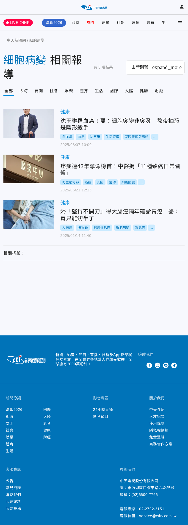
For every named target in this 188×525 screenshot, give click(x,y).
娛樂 (135, 23)
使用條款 (157, 423)
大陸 (129, 91)
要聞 (105, 23)
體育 (151, 23)
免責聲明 (157, 437)
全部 (8, 91)
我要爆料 (13, 502)
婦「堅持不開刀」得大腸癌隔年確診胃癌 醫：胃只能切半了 (28, 214)
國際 (114, 91)
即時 (75, 23)
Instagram (157, 365)
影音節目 (100, 416)
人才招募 (157, 416)
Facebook (149, 365)
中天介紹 (157, 410)
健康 (144, 91)
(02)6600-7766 (144, 495)
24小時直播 (103, 410)
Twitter (141, 365)
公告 (10, 481)
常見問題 (13, 488)
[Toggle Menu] (180, 22)
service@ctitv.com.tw (158, 516)
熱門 (90, 23)
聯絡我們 (13, 495)
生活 (165, 23)
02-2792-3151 (151, 509)
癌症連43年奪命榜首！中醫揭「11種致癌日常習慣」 (28, 169)
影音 (47, 423)
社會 (120, 23)
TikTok (174, 365)
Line (166, 365)
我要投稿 (13, 509)
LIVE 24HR (20, 23)
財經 (159, 91)
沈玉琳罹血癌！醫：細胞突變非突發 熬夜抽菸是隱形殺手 (28, 123)
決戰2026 (54, 23)
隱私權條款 (159, 430)
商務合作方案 (160, 444)
